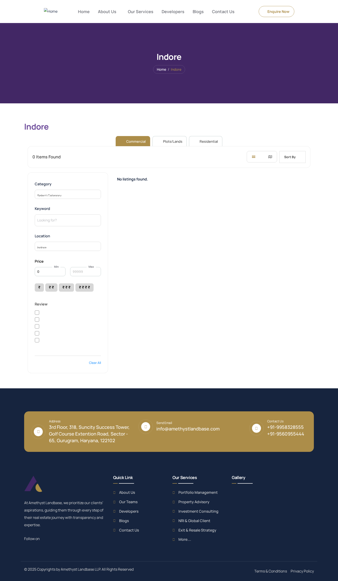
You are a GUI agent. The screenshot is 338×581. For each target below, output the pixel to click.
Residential (208, 141)
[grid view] (253, 157)
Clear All (95, 362)
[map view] (270, 157)
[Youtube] (61, 538)
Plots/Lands (172, 141)
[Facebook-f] (46, 538)
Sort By (290, 157)
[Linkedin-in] (51, 538)
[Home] (50, 11)
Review (41, 304)
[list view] (262, 157)
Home (161, 69)
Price (39, 261)
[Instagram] (56, 538)
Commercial (136, 141)
